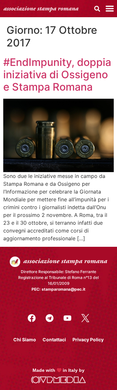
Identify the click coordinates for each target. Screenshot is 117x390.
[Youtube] (67, 318)
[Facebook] (32, 318)
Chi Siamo (24, 339)
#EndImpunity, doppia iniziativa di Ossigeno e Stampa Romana (57, 75)
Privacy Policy (88, 339)
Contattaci (54, 339)
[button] (97, 8)
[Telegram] (50, 318)
